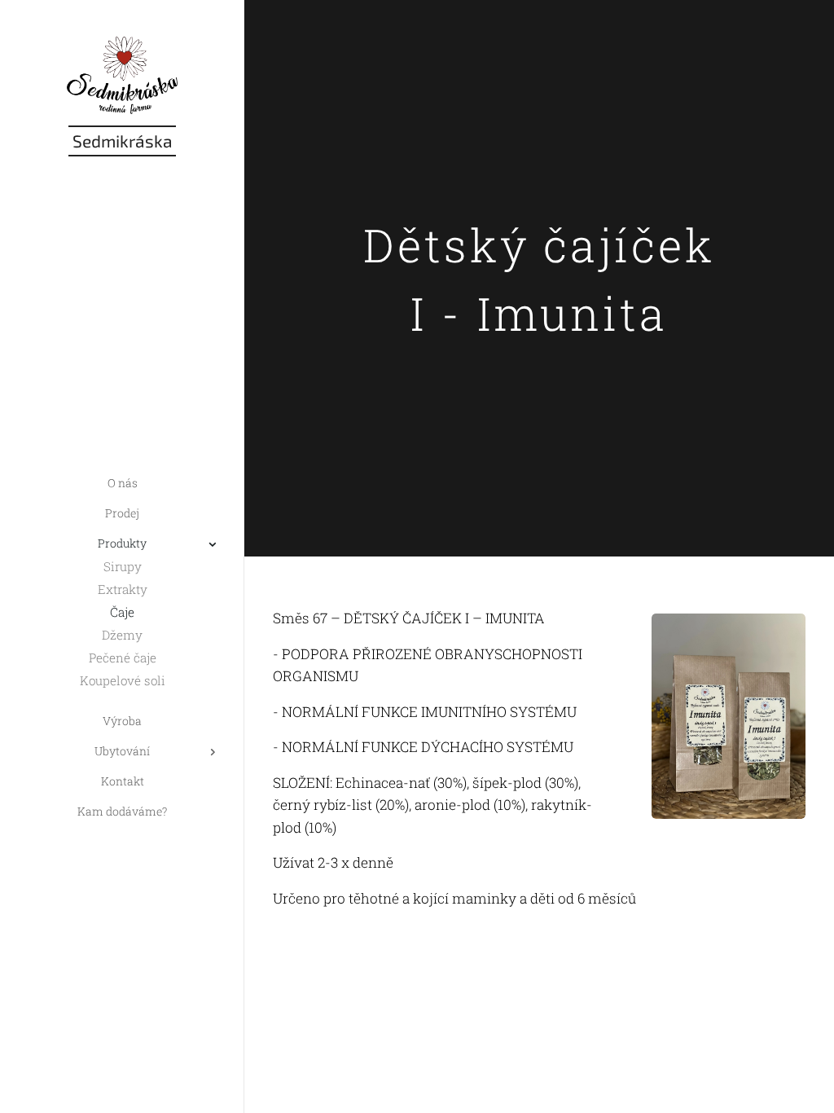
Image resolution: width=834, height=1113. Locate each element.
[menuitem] (122, 482)
